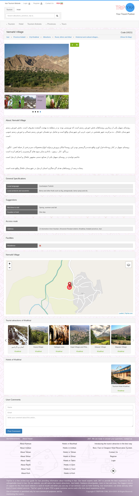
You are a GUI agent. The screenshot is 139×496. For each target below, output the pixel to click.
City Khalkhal (34, 37)
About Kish (25, 473)
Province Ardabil (19, 37)
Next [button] (5, 339)
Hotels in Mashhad (69, 444)
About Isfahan (25, 448)
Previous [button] (133, 339)
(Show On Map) (126, 37)
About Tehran (25, 452)
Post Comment (14, 431)
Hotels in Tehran (69, 452)
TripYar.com (128, 313)
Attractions (47, 37)
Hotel (19, 10)
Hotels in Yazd (69, 469)
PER (58, 3)
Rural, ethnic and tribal (63, 37)
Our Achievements (13, 439)
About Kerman (25, 444)
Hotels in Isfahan (69, 448)
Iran (8, 37)
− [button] (9, 267)
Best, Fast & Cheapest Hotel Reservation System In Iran (115, 448)
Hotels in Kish (69, 473)
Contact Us (49, 3)
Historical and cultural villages (87, 37)
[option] (121, 339)
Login (113, 461)
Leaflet (121, 313)
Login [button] (25, 3)
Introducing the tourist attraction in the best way (113, 444)
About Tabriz (26, 461)
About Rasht (26, 465)
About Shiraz (25, 456)
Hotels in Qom (69, 465)
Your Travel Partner (125, 14)
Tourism (9, 10)
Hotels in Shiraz (69, 456)
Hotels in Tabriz (69, 461)
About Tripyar (28, 439)
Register (36, 3)
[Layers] (129, 265)
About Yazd (25, 469)
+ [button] (9, 263)
